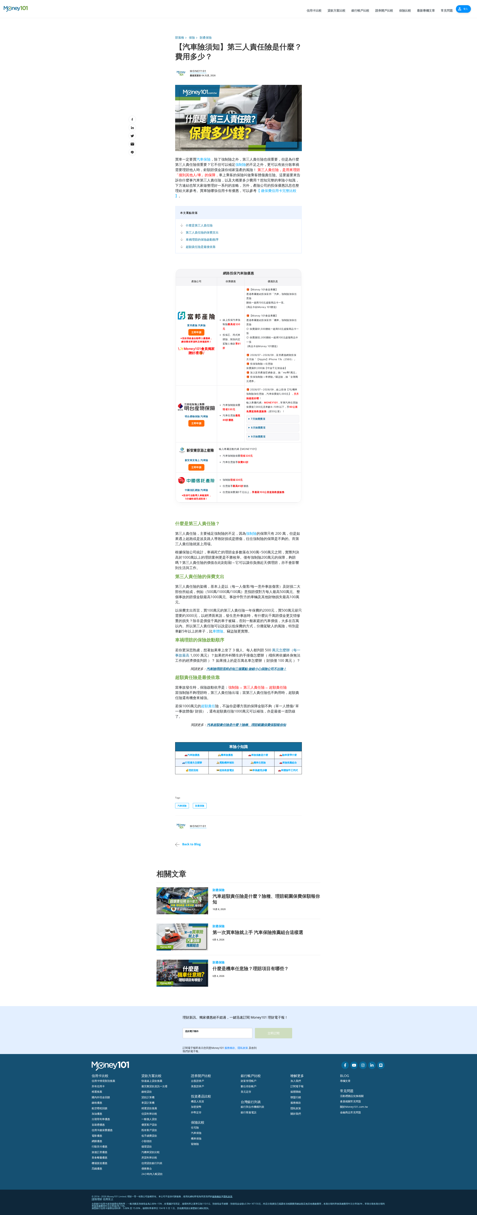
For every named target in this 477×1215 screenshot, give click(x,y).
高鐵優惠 (97, 1168)
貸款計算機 (147, 1097)
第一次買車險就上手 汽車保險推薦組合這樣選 (258, 932)
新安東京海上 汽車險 (196, 464)
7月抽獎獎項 (258, 418)
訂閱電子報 (297, 1086)
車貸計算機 (147, 1102)
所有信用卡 (98, 1086)
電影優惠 (97, 1135)
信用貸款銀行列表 (151, 1163)
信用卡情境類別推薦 (103, 1081)
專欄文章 (345, 1081)
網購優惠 (97, 1141)
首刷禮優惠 (98, 1124)
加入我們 (295, 1081)
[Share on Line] (132, 152)
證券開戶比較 (384, 10)
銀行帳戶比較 (360, 10)
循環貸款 (146, 1146)
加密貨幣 (196, 1106)
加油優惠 (97, 1113)
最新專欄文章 (426, 10)
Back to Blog (191, 844)
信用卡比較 (314, 10)
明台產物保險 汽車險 (196, 420)
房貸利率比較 (149, 1157)
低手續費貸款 (149, 1135)
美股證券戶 (197, 1086)
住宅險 (195, 1127)
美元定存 (246, 1091)
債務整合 (146, 1168)
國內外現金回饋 (101, 1097)
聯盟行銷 (295, 1097)
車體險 (218, 631)
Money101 (198, 71)
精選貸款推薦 (149, 1108)
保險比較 (405, 10)
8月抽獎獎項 (258, 427)
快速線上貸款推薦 (151, 1081)
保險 (192, 37)
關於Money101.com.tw (354, 1106)
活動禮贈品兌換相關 (352, 1096)
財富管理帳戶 (248, 1081)
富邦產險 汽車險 (196, 329)
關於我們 (295, 1113)
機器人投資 (197, 1101)
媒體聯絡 (295, 1091)
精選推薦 (97, 1091)
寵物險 (195, 1144)
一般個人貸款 (149, 1119)
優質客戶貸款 (149, 1124)
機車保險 (196, 1138)
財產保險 (206, 37)
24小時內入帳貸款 (152, 1174)
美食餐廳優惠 (99, 1157)
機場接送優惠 (99, 1163)
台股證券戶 (197, 1081)
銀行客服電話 (248, 1112)
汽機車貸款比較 (150, 1152)
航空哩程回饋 (99, 1108)
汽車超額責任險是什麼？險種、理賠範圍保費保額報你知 (266, 899)
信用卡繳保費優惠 (102, 1130)
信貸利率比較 (149, 1113)
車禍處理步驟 (259, 770)
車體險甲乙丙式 (289, 770)
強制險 (240, 164)
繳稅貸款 (146, 1091)
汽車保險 (203, 159)
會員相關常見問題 (350, 1101)
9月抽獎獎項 (258, 436)
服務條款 (295, 1102)
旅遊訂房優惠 (99, 1152)
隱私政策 (295, 1108)
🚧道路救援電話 (225, 770)
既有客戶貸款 (149, 1130)
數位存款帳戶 (248, 1086)
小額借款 (146, 1141)
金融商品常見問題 (350, 1112)
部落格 (179, 37)
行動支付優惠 (99, 1146)
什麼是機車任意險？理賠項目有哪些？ (251, 968)
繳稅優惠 (97, 1102)
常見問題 (447, 10)
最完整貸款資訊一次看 (154, 1086)
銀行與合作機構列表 (252, 1106)
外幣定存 (196, 1112)
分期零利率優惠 (101, 1119)
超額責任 (208, 706)
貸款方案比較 (336, 10)
